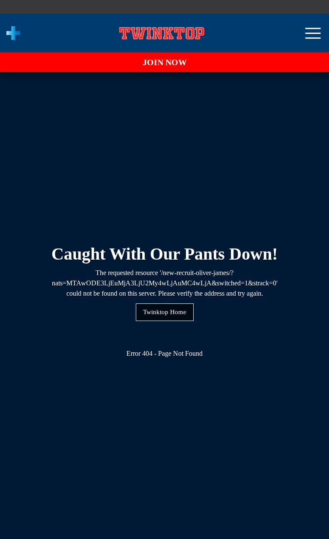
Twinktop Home (164, 312)
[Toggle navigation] (313, 33)
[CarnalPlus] (13, 33)
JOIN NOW (165, 62)
